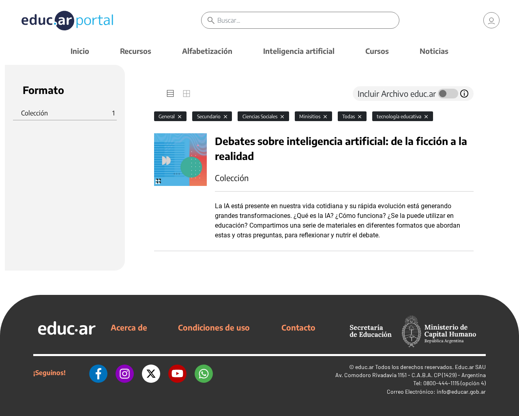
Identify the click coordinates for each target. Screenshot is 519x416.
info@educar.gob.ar (461, 391)
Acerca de (129, 327)
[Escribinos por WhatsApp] (204, 373)
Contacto (298, 327)
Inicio (80, 50)
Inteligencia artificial (299, 50)
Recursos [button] (135, 50)
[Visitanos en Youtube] (177, 373)
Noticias (434, 50)
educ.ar (364, 366)
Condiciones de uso (214, 327)
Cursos (377, 50)
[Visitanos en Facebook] (98, 373)
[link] (491, 20)
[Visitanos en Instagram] (125, 373)
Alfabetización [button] (207, 50)
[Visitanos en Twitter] (151, 373)
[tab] (170, 93)
